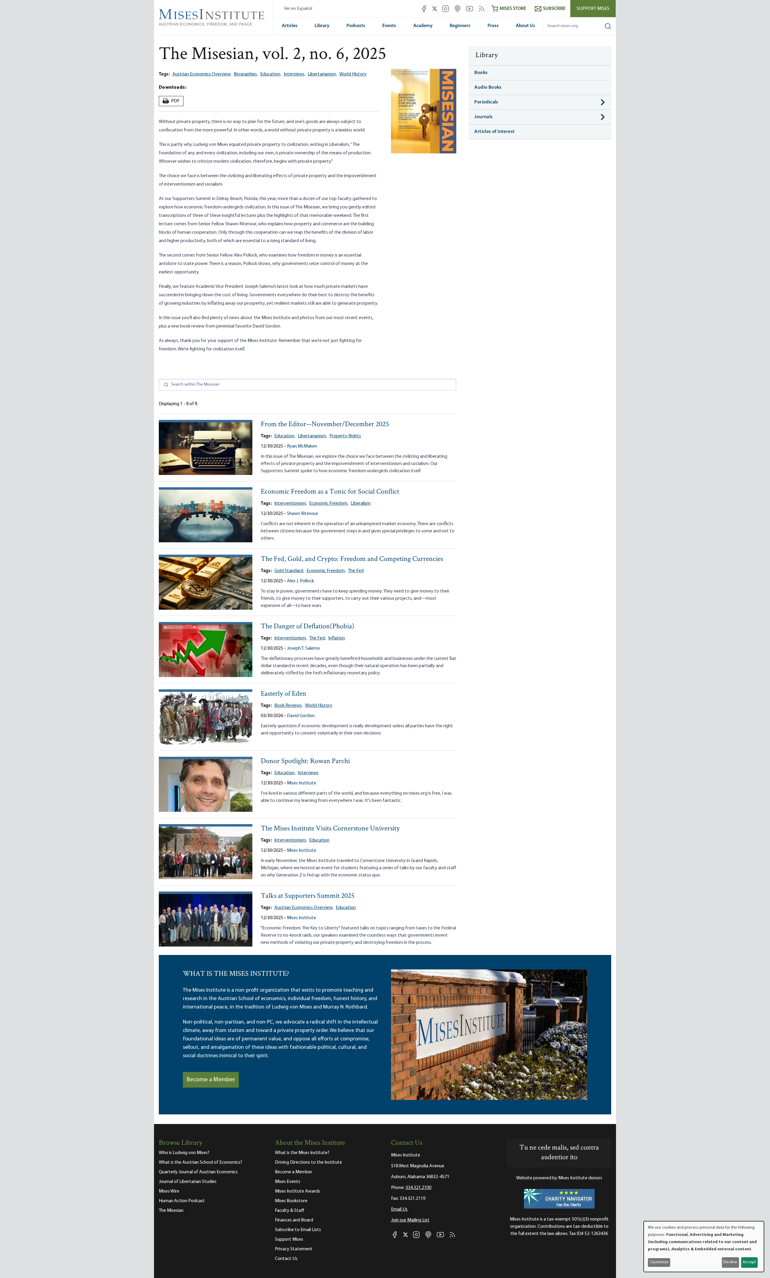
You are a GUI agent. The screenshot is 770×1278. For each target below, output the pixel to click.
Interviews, (294, 74)
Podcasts (355, 25)
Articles (289, 25)
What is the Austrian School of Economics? (200, 1162)
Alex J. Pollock (300, 581)
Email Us (399, 1209)
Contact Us (286, 1258)
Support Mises (593, 8)
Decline (730, 1262)
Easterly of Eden (283, 694)
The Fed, (317, 638)
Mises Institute (301, 783)
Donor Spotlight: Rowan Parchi (305, 761)
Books (481, 72)
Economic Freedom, (328, 503)
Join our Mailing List (410, 1220)
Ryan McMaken (302, 446)
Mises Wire (169, 1191)
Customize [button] (659, 1262)
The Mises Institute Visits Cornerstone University (330, 829)
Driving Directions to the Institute (308, 1162)
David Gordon (301, 715)
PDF (172, 101)
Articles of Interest (494, 131)
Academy (423, 25)
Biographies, (246, 74)
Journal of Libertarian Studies (188, 1181)
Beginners (460, 25)
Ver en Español (298, 8)
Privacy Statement (294, 1249)
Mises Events (287, 1181)
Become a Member (210, 1080)
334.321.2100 (418, 1187)
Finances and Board (294, 1220)
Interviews (308, 773)
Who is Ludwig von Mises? (184, 1152)
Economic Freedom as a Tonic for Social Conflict (330, 492)
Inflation (336, 638)
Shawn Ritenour (302, 513)
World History (353, 74)
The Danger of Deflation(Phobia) (307, 626)
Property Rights (345, 436)
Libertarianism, (322, 74)
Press (493, 25)
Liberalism (361, 503)
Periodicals (486, 102)
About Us (525, 25)
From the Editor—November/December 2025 (325, 424)
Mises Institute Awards (297, 1191)
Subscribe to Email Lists (298, 1229)
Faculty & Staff (289, 1210)
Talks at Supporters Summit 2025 (307, 896)
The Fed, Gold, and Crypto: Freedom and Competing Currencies (352, 559)
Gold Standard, (289, 570)
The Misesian (171, 1210)
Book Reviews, (288, 705)
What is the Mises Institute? (302, 1152)
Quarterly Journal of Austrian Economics (198, 1172)
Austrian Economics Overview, (201, 74)
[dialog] (704, 1246)
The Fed (356, 570)
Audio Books (487, 87)
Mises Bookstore (291, 1201)
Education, (270, 74)
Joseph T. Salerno (303, 648)
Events (389, 25)
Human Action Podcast (182, 1201)
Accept (749, 1262)
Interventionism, (290, 503)
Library (322, 25)
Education (319, 840)
